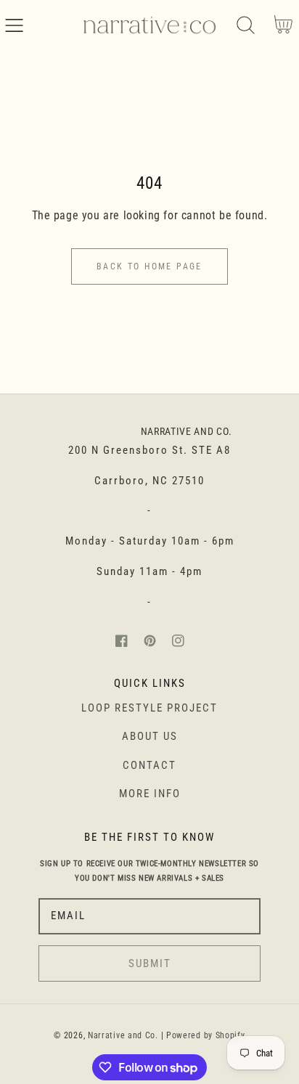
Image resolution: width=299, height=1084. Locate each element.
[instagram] (178, 641)
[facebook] (121, 641)
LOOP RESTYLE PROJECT (149, 707)
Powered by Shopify (205, 1035)
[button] (14, 25)
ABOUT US (150, 736)
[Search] (246, 25)
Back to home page (149, 266)
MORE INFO (150, 793)
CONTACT (149, 765)
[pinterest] (150, 641)
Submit (149, 963)
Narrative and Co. (123, 1035)
